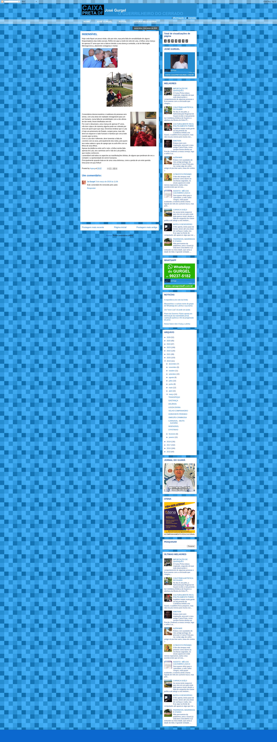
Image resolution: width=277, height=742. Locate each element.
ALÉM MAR (177, 157)
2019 (169, 361)
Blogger (166, 737)
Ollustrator (147, 737)
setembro (172, 374)
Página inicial (120, 227)
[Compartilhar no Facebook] (114, 168)
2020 (169, 358)
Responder (91, 188)
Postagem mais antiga (146, 227)
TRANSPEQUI (174, 397)
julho (171, 381)
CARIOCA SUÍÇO (180, 210)
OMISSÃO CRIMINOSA (177, 417)
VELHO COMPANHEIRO (178, 411)
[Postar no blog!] (110, 168)
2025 (169, 341)
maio (171, 388)
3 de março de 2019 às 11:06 (107, 182)
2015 (169, 452)
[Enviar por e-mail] (108, 168)
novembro (173, 367)
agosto (171, 377)
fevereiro (172, 434)
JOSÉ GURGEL (104, 21)
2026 (169, 337)
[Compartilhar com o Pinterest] (116, 168)
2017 (169, 445)
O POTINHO (173, 430)
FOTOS (122, 21)
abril (171, 391)
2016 (169, 448)
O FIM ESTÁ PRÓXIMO (182, 174)
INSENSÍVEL (173, 426)
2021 (169, 354)
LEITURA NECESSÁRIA (144, 21)
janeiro (172, 437)
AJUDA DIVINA (174, 407)
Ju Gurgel (91, 182)
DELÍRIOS (172, 404)
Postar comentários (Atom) (123, 235)
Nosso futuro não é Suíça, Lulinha (177, 324)
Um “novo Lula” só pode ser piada (177, 310)
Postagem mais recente (93, 227)
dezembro (173, 364)
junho (171, 384)
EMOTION (177, 141)
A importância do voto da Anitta (176, 300)
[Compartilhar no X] (112, 168)
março (171, 394)
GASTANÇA (173, 401)
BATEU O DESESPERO (182, 224)
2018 (169, 442)
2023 (169, 347)
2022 (169, 351)
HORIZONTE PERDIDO (177, 414)
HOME (87, 21)
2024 (169, 344)
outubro (172, 371)
